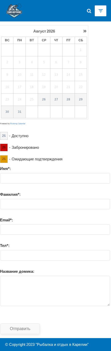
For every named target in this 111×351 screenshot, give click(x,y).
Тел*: (5, 245)
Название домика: (17, 271)
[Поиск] (89, 11)
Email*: (6, 220)
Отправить (20, 328)
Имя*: (5, 168)
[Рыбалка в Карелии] (13, 11)
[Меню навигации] (100, 11)
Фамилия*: (10, 194)
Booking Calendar (17, 123)
